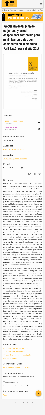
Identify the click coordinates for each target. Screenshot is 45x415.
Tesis (41, 10)
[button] (22, 128)
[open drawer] (41, 4)
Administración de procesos (14, 351)
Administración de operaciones (15, 348)
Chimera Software (32, 402)
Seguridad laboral (10, 358)
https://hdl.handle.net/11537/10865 (16, 367)
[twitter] (39, 174)
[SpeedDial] (38, 393)
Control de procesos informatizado (17, 355)
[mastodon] (29, 174)
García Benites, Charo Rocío (14, 149)
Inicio (5, 10)
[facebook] (34, 174)
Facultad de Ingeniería (16, 10)
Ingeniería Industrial (31, 10)
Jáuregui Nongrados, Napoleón (15, 159)
